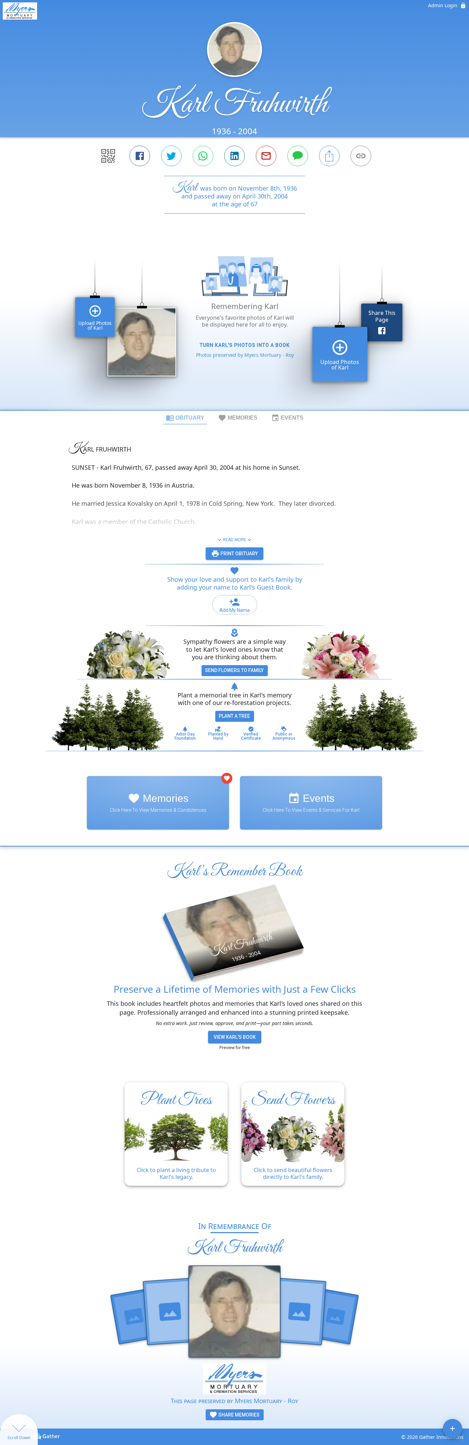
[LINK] (361, 156)
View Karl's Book (235, 1037)
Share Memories (238, 1415)
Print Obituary (238, 553)
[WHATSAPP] (203, 156)
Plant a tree (234, 716)
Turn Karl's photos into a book (245, 345)
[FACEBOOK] (139, 156)
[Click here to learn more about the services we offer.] (234, 1379)
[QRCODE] (108, 156)
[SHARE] (329, 156)
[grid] (234, 323)
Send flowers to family (234, 670)
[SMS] (297, 156)
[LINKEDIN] (234, 156)
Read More (234, 539)
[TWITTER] (171, 156)
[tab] (185, 417)
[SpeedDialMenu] (452, 1428)
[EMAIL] (266, 156)
